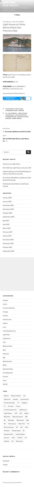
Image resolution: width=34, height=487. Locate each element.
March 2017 (7, 228)
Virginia (6, 441)
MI (5, 420)
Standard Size (11, 116)
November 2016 (8, 243)
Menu (18, 15)
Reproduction (7, 361)
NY (17, 427)
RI (23, 431)
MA (21, 413)
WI (12, 441)
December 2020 (8, 205)
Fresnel (5, 316)
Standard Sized (11, 110)
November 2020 (8, 209)
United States (23, 116)
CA (6, 113)
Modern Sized (7, 346)
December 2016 (8, 240)
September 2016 (8, 251)
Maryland (7, 417)
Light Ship (6, 335)
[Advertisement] (17, 274)
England (24, 403)
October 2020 (7, 213)
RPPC (5, 365)
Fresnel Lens (7, 319)
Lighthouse (9, 109)
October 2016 (7, 247)
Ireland (5, 323)
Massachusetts (18, 417)
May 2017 (6, 221)
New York (22, 424)
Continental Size (9, 403)
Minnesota (20, 420)
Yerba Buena (17, 118)
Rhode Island (16, 431)
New (4, 350)
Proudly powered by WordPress (12, 482)
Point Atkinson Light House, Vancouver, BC (17, 168)
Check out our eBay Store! (11, 164)
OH (21, 427)
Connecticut (24, 399)
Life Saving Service (9, 331)
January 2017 (7, 236)
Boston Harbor (16, 396)
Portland (7, 431)
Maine (26, 413)
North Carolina (9, 427)
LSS (4, 342)
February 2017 (7, 232)
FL (5, 406)
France (18, 406)
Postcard (19, 109)
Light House (22, 113)
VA (26, 438)
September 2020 (8, 217)
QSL (4, 357)
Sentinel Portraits (10, 4)
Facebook (6, 461)
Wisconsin (19, 441)
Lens (4, 327)
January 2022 (7, 198)
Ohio (26, 427)
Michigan (11, 420)
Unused (21, 110)
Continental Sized (9, 308)
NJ (28, 424)
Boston (6, 396)
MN (27, 420)
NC (5, 424)
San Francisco (21, 115)
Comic (5, 304)
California (12, 113)
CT (18, 403)
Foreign (5, 312)
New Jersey (12, 424)
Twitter (5, 465)
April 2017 (6, 224)
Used (4, 380)
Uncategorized (8, 373)
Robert (21, 21)
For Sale (10, 406)
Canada (5, 300)
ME (26, 417)
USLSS (5, 384)
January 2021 (7, 201)
